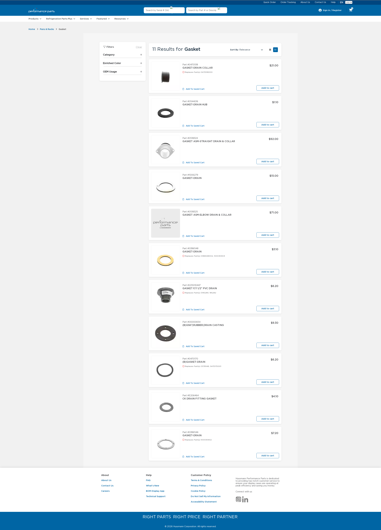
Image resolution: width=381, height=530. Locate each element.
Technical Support (155, 496)
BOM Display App (155, 491)
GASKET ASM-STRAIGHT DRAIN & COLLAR (208, 141)
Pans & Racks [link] (47, 29)
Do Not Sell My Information (206, 496)
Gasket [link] (62, 29)
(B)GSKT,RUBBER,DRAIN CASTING (203, 325)
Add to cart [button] (267, 88)
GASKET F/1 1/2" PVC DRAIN (199, 288)
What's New (152, 485)
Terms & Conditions (201, 480)
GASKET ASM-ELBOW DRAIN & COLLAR (206, 214)
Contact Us (107, 485)
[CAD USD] (348, 2)
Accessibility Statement (204, 502)
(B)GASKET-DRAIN (193, 361)
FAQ (148, 480)
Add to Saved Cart (194, 89)
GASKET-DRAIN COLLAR (197, 67)
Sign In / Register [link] (332, 10)
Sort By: (234, 50)
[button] (270, 49)
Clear (139, 47)
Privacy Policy (198, 485)
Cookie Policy (198, 491)
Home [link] (32, 29)
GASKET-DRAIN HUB (194, 104)
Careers (105, 491)
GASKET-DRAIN (192, 178)
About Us (106, 480)
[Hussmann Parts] (42, 10)
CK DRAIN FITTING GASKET (199, 398)
